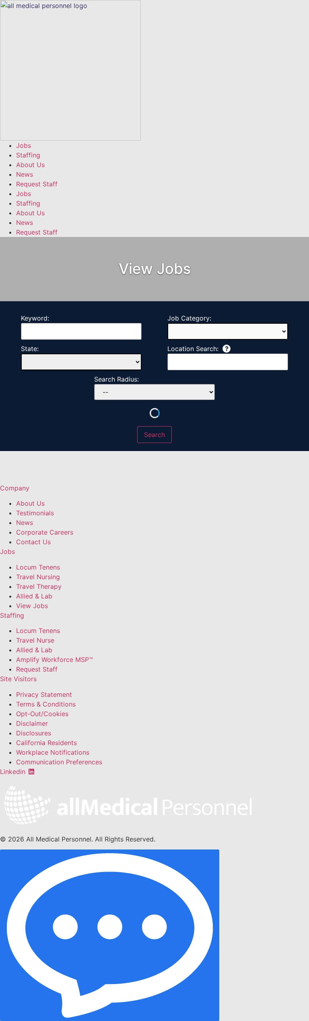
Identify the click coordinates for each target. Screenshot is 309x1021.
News (24, 174)
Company (14, 488)
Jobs (23, 145)
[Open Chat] (109, 935)
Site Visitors (18, 679)
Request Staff (37, 184)
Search (154, 435)
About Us (30, 165)
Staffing (28, 155)
